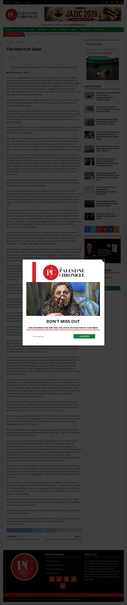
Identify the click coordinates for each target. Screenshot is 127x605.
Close (104, 260)
